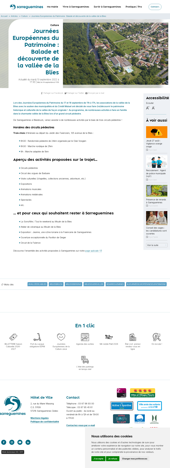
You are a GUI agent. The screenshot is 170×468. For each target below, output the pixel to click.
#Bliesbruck (56, 284)
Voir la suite (152, 245)
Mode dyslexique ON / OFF (12, 452)
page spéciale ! (92, 250)
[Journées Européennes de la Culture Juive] (61, 331)
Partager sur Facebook (53, 93)
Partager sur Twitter (75, 93)
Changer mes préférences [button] (134, 459)
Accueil (4, 16)
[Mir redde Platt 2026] (109, 331)
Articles (14, 16)
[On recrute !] (157, 331)
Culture (24, 16)
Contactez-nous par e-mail (80, 425)
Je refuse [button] (112, 459)
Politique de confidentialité (45, 421)
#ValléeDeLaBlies (37, 284)
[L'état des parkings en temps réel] (85, 354)
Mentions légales (40, 418)
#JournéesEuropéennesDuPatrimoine (146, 284)
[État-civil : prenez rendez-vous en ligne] (133, 331)
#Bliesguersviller (94, 284)
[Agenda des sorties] (85, 331)
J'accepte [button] (98, 459)
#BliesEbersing (73, 284)
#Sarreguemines (115, 284)
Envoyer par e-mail (96, 93)
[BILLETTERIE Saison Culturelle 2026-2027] (13, 331)
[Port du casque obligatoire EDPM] (37, 331)
